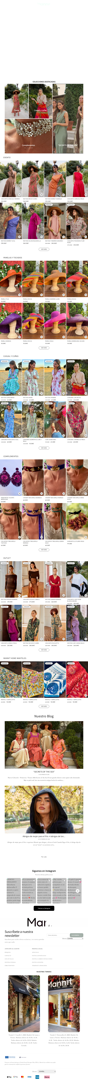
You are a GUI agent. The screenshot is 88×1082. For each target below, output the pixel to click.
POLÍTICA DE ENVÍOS (37, 962)
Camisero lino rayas (74, 397)
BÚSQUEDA (8, 952)
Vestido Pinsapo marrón (9, 599)
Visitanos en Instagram (44, 908)
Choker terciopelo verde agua (75, 498)
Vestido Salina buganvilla (32, 241)
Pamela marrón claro (52, 299)
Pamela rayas (27, 299)
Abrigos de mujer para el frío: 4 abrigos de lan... (44, 836)
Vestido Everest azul (8, 241)
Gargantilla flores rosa (75, 541)
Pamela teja (5, 299)
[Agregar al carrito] (19, 194)
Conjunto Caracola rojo (75, 199)
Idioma (64, 938)
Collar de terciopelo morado (30, 542)
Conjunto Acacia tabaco (31, 599)
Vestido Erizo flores (30, 199)
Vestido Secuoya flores (31, 643)
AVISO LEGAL (35, 952)
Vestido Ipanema (50, 397)
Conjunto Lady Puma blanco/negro (74, 600)
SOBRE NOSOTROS (9, 965)
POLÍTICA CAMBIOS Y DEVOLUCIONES (42, 959)
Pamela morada (6, 341)
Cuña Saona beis (50, 439)
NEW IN (44, 44)
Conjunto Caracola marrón (10, 199)
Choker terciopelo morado (54, 497)
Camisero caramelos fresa (76, 439)
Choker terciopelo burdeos (32, 497)
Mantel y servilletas (8, 699)
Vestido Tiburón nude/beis (54, 241)
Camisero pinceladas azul (9, 439)
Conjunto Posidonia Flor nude (75, 241)
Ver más (44, 249)
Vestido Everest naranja (53, 199)
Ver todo (44, 857)
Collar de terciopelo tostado (8, 542)
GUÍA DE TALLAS (9, 959)
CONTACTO (8, 955)
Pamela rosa (49, 341)
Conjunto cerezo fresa (9, 643)
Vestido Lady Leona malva (75, 643)
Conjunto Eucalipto (52, 643)
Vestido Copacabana (8, 397)
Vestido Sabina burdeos (53, 599)
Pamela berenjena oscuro (75, 341)
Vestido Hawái (28, 397)
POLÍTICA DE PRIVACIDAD (39, 955)
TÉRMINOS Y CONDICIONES (39, 965)
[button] (7, 4)
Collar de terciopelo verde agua (54, 542)
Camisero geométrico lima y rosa (32, 440)
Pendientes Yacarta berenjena (7, 498)
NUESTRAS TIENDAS (10, 962)
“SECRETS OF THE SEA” (44, 771)
